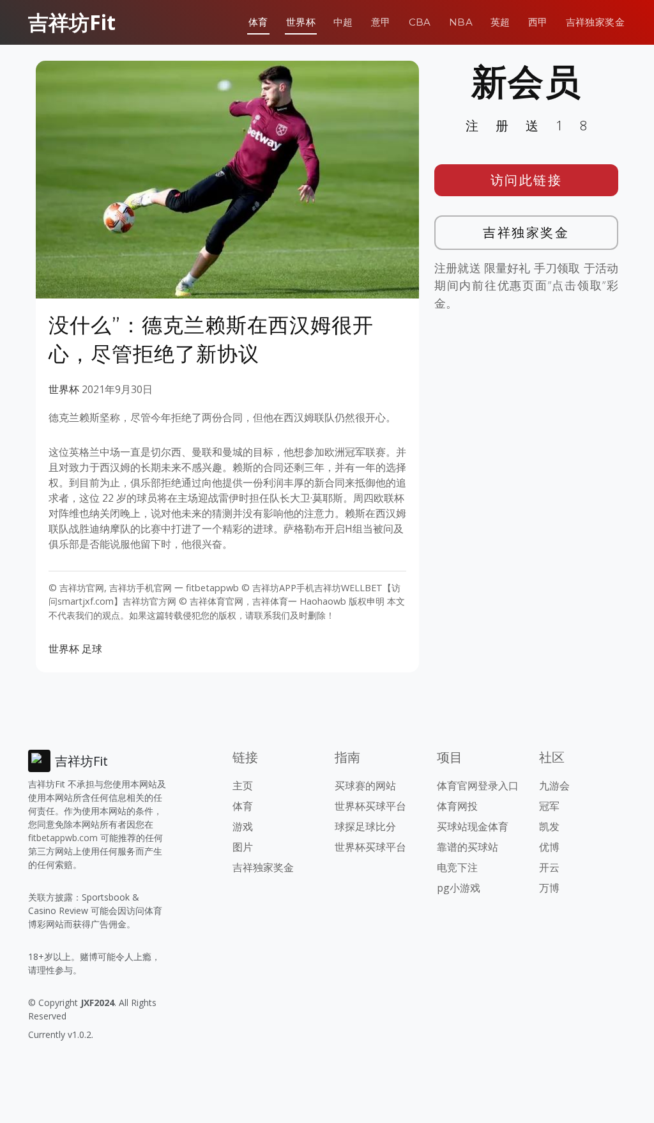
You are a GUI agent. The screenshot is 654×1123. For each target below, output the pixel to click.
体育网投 (457, 806)
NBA (461, 22)
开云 (549, 867)
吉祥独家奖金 (595, 22)
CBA (420, 22)
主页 (242, 785)
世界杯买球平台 (370, 806)
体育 (258, 22)
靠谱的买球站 (467, 847)
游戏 (242, 826)
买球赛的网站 (365, 785)
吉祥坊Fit (72, 22)
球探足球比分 (365, 826)
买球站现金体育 (472, 826)
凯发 (549, 826)
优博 (549, 847)
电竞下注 (457, 867)
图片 (242, 847)
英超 (500, 22)
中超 (343, 22)
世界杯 (301, 22)
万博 (549, 888)
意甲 (381, 22)
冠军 (549, 806)
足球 (92, 649)
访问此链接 (526, 180)
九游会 (554, 785)
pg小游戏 (458, 888)
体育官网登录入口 (478, 785)
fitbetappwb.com (63, 838)
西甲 (538, 22)
